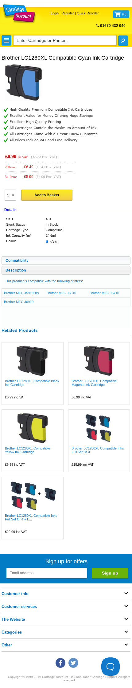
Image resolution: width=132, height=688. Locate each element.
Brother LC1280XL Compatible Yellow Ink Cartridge (27, 450)
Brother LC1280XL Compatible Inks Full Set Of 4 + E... (31, 517)
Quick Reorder (88, 13)
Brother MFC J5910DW (21, 293)
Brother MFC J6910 (18, 302)
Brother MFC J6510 (61, 293)
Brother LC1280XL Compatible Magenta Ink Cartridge (94, 383)
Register (67, 13)
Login (55, 13)
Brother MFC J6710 (104, 293)
